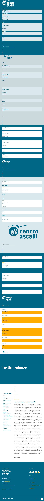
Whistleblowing (32, 482)
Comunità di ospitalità (7, 425)
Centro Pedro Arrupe (7, 413)
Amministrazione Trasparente (35, 485)
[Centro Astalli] (8, 7)
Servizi (4, 395)
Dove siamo (5, 422)
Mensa (4, 397)
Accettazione (5, 421)
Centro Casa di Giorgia (7, 418)
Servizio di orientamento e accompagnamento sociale (8, 400)
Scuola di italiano (6, 406)
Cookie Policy (31, 488)
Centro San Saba (6, 419)
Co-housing (5, 428)
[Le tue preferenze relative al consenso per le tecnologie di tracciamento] (42, 499)
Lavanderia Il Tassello (7, 430)
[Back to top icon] (36, 498)
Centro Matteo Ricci (6, 415)
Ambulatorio (5, 412)
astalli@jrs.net (7, 481)
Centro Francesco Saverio (8, 416)
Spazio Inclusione (6, 427)
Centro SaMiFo (5, 410)
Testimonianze (5, 424)
